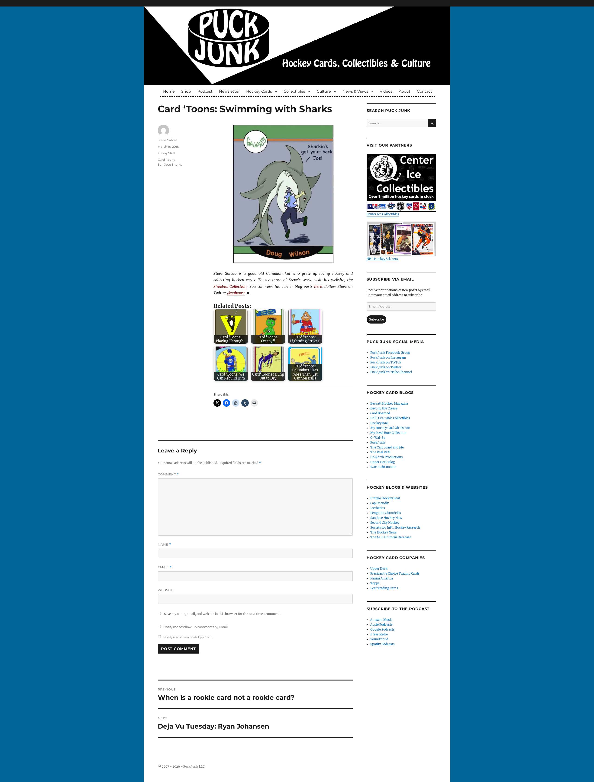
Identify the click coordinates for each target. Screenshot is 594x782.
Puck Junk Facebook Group (390, 353)
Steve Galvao (167, 140)
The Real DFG (380, 452)
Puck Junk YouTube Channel (391, 372)
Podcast (205, 91)
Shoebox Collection (230, 286)
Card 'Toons (166, 159)
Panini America (381, 578)
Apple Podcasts (381, 625)
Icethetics (377, 508)
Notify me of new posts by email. (187, 637)
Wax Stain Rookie (383, 467)
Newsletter (229, 91)
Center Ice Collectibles (383, 214)
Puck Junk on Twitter (385, 367)
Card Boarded (380, 413)
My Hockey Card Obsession (390, 428)
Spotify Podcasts (382, 644)
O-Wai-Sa (377, 438)
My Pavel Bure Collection (388, 433)
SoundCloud (379, 639)
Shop (186, 91)
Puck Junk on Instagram (388, 358)
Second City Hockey (384, 523)
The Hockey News (383, 532)
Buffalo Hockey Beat (385, 498)
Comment (168, 474)
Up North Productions (386, 457)
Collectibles (294, 91)
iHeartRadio (379, 634)
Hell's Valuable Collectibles (390, 418)
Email (165, 567)
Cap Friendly (379, 503)
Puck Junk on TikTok (385, 362)
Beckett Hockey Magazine (389, 404)
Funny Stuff (166, 153)
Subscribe (376, 319)
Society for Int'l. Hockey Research (395, 528)
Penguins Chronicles (385, 513)
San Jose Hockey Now (386, 518)
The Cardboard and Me (387, 447)
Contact (424, 91)
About (404, 91)
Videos (386, 91)
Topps (375, 583)
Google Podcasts (382, 629)
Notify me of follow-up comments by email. (196, 627)
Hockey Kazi (379, 423)
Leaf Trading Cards (384, 588)
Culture (324, 91)
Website (166, 590)
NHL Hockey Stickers (382, 259)
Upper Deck (378, 569)
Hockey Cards (259, 91)
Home (169, 91)
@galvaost (236, 293)
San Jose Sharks (170, 164)
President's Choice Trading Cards (395, 574)
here (318, 286)
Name (164, 544)
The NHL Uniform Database (390, 537)
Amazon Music (381, 620)
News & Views (355, 91)
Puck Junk (377, 443)
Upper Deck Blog (382, 462)
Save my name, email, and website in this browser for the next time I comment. (222, 614)
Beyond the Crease (383, 408)
